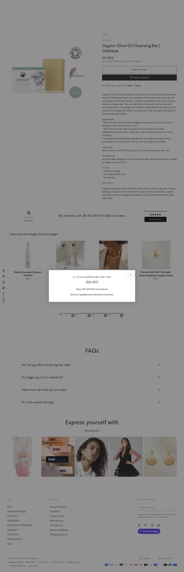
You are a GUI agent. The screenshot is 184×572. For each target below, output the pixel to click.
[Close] (130, 275)
